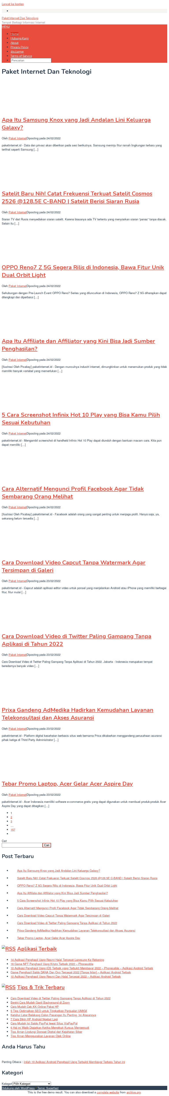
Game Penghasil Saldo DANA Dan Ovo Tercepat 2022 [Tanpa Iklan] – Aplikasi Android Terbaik (71, 972)
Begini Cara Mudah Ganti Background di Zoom (40, 1002)
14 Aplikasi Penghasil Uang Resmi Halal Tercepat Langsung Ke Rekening (57, 960)
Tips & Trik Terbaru (41, 987)
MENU (6, 27)
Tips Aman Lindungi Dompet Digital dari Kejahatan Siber (46, 1032)
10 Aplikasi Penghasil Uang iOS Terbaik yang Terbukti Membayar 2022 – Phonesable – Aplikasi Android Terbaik (82, 968)
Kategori (7, 1083)
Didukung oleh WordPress (18, 1088)
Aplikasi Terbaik (37, 948)
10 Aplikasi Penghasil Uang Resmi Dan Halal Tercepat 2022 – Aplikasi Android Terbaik (66, 976)
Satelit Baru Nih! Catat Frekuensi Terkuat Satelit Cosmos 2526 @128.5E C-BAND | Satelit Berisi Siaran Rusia (77, 197)
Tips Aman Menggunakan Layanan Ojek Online (41, 1036)
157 (13, 829)
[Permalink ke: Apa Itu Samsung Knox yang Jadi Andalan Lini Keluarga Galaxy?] (24, 109)
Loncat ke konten (13, 4)
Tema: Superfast (48, 1088)
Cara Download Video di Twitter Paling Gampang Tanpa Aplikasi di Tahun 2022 (60, 998)
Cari (4, 841)
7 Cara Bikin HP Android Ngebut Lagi (34, 1019)
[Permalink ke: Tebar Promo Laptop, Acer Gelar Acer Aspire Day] (24, 773)
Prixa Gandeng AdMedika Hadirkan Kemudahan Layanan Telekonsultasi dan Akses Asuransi (77, 714)
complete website (108, 1092)
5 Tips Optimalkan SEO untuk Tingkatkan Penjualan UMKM (49, 1011)
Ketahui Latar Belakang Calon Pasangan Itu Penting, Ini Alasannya (53, 1015)
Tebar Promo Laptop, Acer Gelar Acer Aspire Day (67, 784)
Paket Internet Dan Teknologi (20, 18)
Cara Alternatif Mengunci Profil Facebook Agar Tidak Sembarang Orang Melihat (73, 492)
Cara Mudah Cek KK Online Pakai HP (35, 1006)
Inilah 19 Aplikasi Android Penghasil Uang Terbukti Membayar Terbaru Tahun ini (74, 1062)
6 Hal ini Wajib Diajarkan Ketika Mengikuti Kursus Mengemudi (50, 1027)
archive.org (134, 1092)
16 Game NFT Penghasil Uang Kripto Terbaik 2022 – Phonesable (52, 964)
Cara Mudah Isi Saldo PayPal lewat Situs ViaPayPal (44, 1023)
